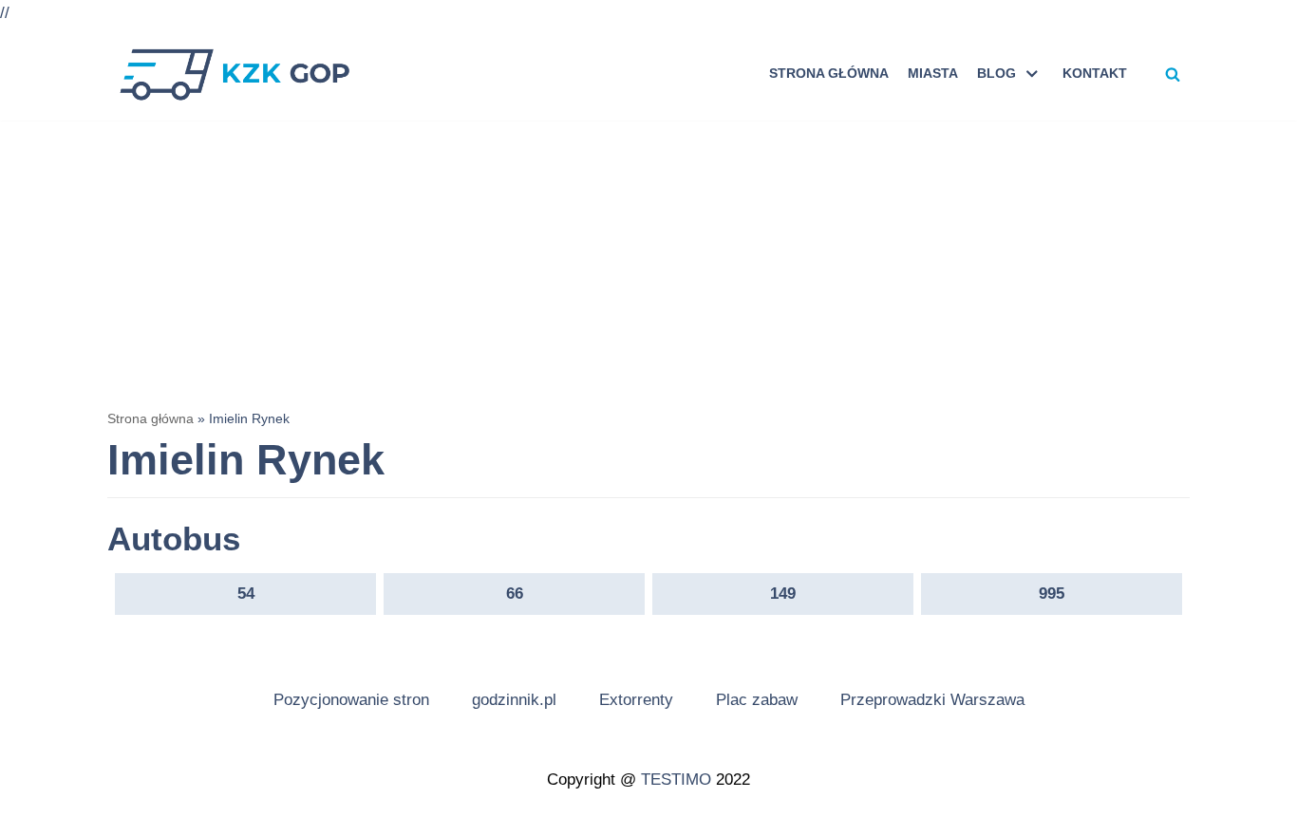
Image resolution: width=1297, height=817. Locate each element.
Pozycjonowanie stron (351, 700)
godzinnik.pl (514, 700)
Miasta (933, 73)
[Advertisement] (648, 263)
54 (245, 594)
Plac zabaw (757, 700)
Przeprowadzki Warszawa (932, 700)
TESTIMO (676, 780)
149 (783, 594)
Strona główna (829, 73)
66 (514, 594)
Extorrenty (636, 700)
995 (1051, 594)
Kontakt (1094, 73)
